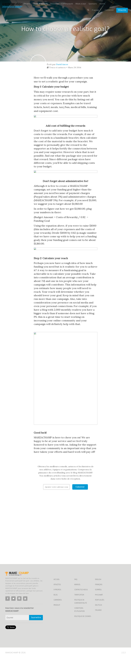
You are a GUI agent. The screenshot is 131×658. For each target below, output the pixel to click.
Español (98, 590)
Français (98, 585)
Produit (57, 605)
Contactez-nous (81, 590)
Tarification (79, 595)
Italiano (98, 610)
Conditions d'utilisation (79, 609)
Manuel (77, 585)
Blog (56, 595)
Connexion (109, 10)
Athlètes (57, 585)
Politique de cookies (82, 616)
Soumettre (36, 617)
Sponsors (93, 3)
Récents (27, 3)
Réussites (54, 3)
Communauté (67, 3)
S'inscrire (122, 10)
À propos (57, 590)
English (98, 579)
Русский (99, 595)
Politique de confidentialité (80, 601)
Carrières (58, 600)
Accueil (57, 579)
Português (99, 600)
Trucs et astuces (40, 3)
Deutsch (98, 605)
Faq (75, 579)
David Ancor (62, 64)
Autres (102, 3)
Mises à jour (80, 3)
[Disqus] (65, 531)
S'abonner (80, 487)
